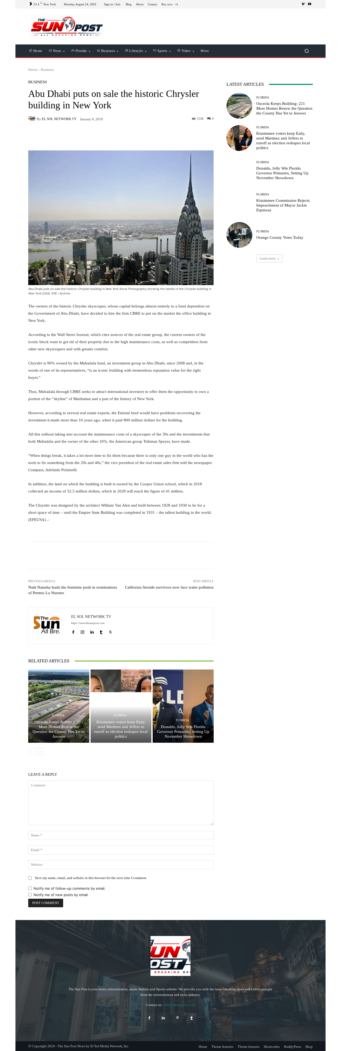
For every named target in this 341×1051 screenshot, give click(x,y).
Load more (268, 258)
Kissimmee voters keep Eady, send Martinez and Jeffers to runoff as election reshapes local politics (121, 729)
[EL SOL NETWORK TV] (32, 118)
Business (47, 69)
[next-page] (40, 751)
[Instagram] (82, 631)
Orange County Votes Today (279, 237)
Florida (58, 715)
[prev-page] (31, 751)
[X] (110, 631)
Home (32, 69)
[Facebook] (73, 631)
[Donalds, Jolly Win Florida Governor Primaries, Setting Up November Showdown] (183, 706)
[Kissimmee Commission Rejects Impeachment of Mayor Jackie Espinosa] (239, 203)
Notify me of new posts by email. (61, 895)
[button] (306, 51)
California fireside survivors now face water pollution (169, 587)
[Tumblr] (101, 631)
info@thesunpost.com (179, 1005)
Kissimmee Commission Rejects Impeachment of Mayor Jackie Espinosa (283, 205)
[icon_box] (169, 5)
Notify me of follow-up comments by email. (69, 888)
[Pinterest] (177, 1018)
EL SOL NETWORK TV (59, 119)
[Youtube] (309, 4)
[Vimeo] (303, 4)
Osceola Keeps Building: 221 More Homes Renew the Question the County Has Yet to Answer (59, 729)
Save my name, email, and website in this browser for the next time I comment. (91, 878)
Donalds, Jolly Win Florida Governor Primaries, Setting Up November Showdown (183, 731)
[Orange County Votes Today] (239, 235)
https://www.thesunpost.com (88, 623)
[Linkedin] (92, 631)
